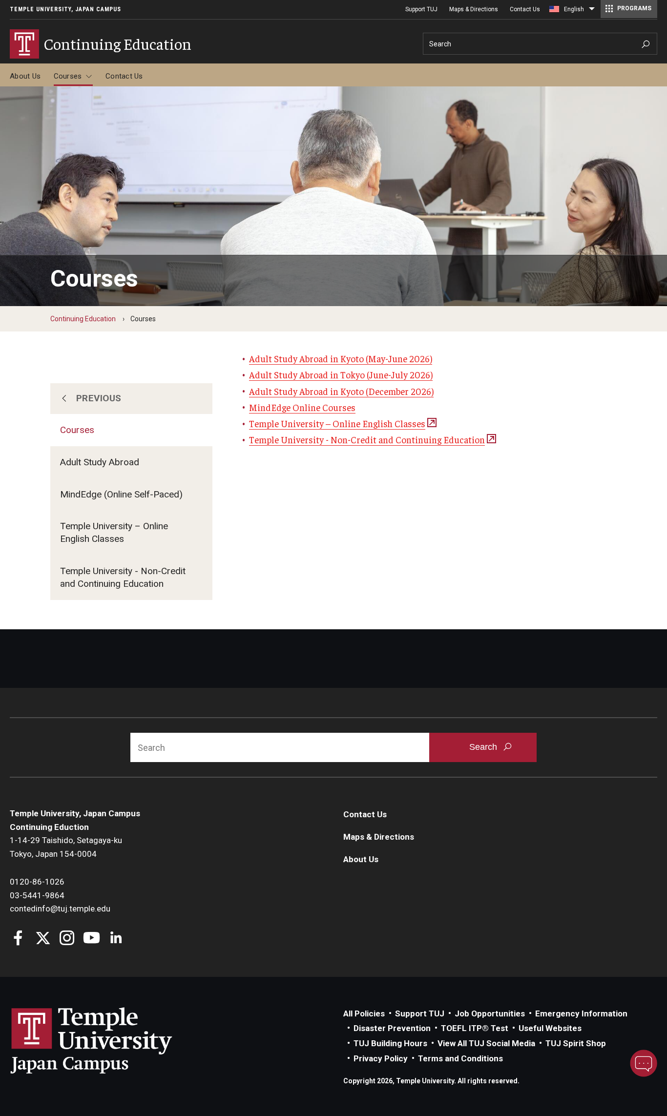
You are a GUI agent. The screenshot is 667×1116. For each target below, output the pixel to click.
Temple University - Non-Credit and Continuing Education (123, 577)
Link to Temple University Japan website (107, 1040)
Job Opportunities (490, 1013)
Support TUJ (421, 9)
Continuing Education (83, 319)
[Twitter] (42, 939)
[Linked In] (116, 939)
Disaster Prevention (392, 1028)
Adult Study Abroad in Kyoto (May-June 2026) (340, 358)
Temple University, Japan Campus (65, 9)
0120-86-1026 (37, 882)
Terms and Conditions (460, 1058)
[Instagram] (67, 939)
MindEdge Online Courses (302, 407)
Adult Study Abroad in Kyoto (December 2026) (341, 391)
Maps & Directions (473, 9)
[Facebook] (18, 939)
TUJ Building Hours (390, 1043)
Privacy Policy (381, 1058)
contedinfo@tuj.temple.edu (60, 908)
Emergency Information (581, 1013)
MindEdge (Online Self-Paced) (121, 494)
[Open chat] (643, 1063)
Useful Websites (550, 1028)
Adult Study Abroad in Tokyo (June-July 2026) (341, 374)
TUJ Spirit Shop (575, 1043)
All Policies (364, 1013)
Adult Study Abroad (99, 462)
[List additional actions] (592, 11)
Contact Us (525, 9)
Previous (99, 398)
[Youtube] (91, 939)
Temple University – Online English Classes (114, 532)
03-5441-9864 (37, 895)
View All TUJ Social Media (486, 1043)
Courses (68, 76)
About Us (25, 76)
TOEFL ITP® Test (474, 1028)
